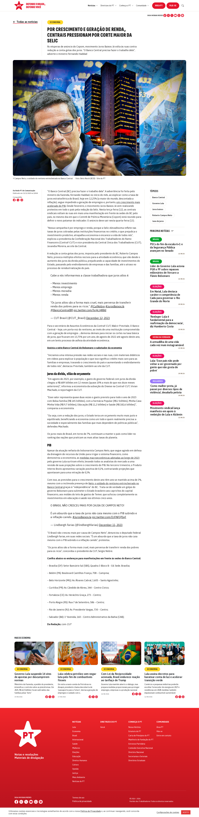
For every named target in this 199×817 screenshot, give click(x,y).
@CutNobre (97, 306)
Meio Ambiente (78, 777)
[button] (93, 5)
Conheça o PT (135, 722)
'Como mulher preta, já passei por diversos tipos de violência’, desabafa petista (166, 389)
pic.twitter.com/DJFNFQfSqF (109, 517)
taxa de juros (158, 221)
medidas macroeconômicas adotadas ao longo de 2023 (110, 457)
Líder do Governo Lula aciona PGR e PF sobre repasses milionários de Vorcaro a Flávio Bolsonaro (167, 271)
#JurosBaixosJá (114, 306)
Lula (74, 727)
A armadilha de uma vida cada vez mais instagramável (167, 343)
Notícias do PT (78, 781)
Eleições (157, 287)
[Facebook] (164, 15)
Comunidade (162, 722)
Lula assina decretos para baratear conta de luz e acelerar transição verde (163, 677)
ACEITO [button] (186, 812)
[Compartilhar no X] (50, 696)
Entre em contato (163, 735)
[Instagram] (168, 15)
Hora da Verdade (161, 337)
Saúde (75, 744)
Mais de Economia (22, 637)
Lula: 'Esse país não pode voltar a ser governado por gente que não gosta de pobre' (166, 365)
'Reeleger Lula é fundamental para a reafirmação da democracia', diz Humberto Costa (166, 321)
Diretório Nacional (136, 752)
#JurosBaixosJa (82, 517)
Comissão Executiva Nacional (140, 748)
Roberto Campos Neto (162, 215)
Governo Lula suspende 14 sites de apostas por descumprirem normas (32, 677)
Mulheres (158, 381)
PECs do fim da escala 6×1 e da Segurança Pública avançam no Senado (166, 247)
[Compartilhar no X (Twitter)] (18, 200)
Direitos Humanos (79, 760)
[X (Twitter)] (171, 15)
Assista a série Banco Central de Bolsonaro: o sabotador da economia (84, 347)
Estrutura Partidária (136, 744)
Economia (22, 669)
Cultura (75, 765)
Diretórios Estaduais (136, 760)
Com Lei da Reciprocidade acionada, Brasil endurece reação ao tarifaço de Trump (120, 677)
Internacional (77, 740)
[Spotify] (182, 15)
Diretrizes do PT (108, 722)
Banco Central (158, 197)
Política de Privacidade (90, 811)
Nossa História (134, 727)
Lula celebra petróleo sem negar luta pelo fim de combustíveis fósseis (77, 677)
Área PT (159, 5)
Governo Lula (158, 203)
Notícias (76, 722)
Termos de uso (78, 798)
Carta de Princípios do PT (139, 735)
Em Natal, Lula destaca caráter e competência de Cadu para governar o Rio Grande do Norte (165, 296)
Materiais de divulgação (29, 757)
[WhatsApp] (178, 15)
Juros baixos (157, 209)
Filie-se (172, 5)
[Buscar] (182, 5)
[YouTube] (175, 15)
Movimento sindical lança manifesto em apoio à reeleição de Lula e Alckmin (166, 411)
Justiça (75, 773)
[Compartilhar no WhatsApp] (21, 200)
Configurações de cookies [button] (168, 812)
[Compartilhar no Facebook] (14, 200)
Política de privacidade (82, 801)
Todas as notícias (25, 21)
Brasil (156, 239)
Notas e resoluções (26, 754)
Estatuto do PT (134, 731)
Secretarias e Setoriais (137, 756)
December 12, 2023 (98, 318)
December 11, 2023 (111, 524)
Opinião (75, 769)
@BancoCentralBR (61, 310)
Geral (102, 727)
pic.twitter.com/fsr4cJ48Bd (90, 310)
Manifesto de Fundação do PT (141, 740)
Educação (76, 756)
